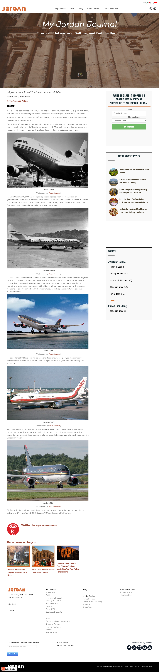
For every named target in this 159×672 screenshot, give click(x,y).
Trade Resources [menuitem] (110, 8)
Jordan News (117, 266)
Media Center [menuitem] (93, 8)
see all (113, 300)
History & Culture (53, 600)
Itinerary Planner (53, 624)
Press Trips (87, 607)
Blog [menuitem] (81, 8)
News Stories (89, 599)
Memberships (126, 595)
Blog (85, 589)
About (11, 610)
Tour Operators (126, 592)
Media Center (89, 596)
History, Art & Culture (121, 280)
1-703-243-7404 (15, 597)
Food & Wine (51, 609)
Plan (48, 618)
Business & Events (54, 612)
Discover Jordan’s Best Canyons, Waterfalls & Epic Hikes (17, 572)
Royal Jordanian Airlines (17, 101)
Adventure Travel (119, 286)
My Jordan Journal (79, 24)
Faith (48, 595)
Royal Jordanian (54, 193)
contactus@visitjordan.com (20, 595)
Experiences (51, 589)
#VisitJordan (62, 642)
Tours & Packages (53, 627)
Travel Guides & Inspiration (58, 621)
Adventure (50, 592)
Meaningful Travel (119, 273)
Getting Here (51, 632)
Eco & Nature (52, 603)
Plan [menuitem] (72, 8)
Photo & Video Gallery (92, 601)
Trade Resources (127, 589)
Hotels (49, 629)
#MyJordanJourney (65, 645)
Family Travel (117, 293)
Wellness (49, 606)
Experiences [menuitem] (60, 8)
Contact (12, 604)
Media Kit (87, 604)
